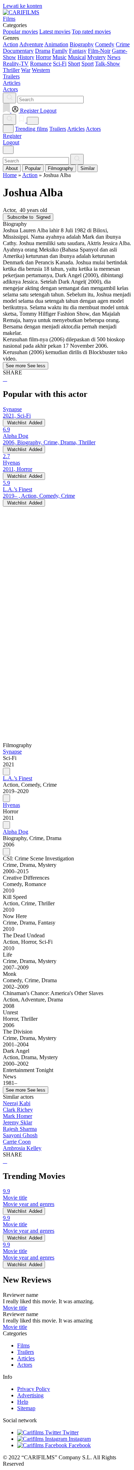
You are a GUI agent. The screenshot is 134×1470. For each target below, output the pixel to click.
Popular (33, 168)
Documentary (18, 51)
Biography (82, 44)
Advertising (30, 1395)
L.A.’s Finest (17, 778)
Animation (56, 44)
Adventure (31, 44)
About (12, 168)
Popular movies (20, 32)
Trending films (31, 129)
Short (74, 64)
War (25, 70)
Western (41, 70)
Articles (76, 129)
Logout (11, 142)
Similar (87, 168)
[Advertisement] (67, 573)
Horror (43, 57)
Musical (77, 57)
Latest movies (54, 32)
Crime (123, 44)
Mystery (96, 57)
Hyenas (11, 805)
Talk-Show (107, 64)
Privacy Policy (33, 1389)
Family (60, 51)
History (26, 57)
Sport (87, 64)
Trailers (57, 129)
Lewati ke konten (22, 6)
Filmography (60, 168)
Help (22, 1402)
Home (10, 175)
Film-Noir (99, 51)
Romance (40, 64)
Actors (93, 129)
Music (59, 57)
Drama (42, 51)
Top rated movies (91, 32)
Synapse (12, 752)
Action (10, 44)
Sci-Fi (59, 64)
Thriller (11, 70)
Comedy (104, 44)
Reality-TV (16, 64)
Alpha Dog (15, 832)
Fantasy (77, 51)
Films (23, 1345)
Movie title (15, 1308)
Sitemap (26, 1408)
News (113, 57)
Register (12, 136)
